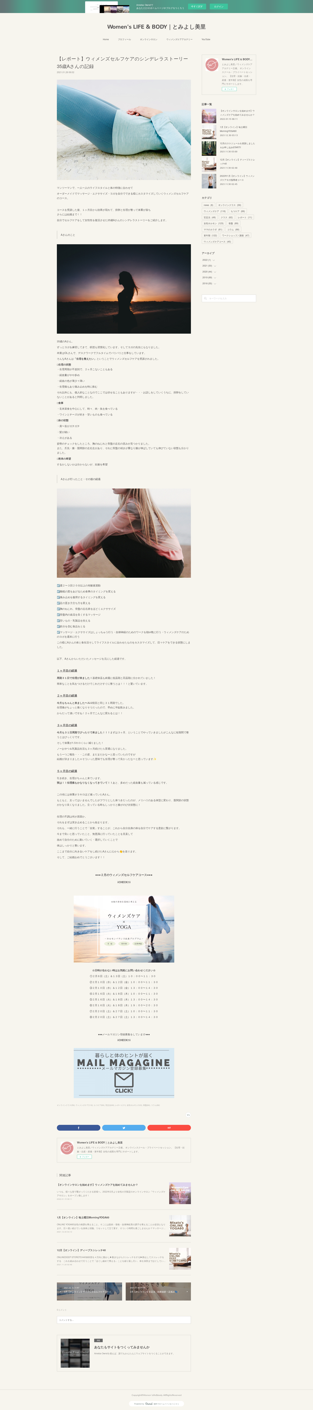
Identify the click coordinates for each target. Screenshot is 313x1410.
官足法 (210, 217)
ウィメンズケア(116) (84, 1105)
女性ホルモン (214, 223)
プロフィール (124, 39)
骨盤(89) (146, 1105)
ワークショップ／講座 (235, 235)
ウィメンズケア (215, 211)
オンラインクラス (229, 204)
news (208, 204)
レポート (245, 217)
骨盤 (233, 223)
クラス (227, 217)
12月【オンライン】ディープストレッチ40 (81, 1250)
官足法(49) (109, 1105)
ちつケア (238, 211)
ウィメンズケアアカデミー (179, 39)
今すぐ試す (197, 6)
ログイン (219, 6)
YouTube (206, 39)
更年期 (210, 235)
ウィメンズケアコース (217, 241)
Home (106, 39)
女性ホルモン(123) (134, 1105)
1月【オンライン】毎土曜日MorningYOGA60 (83, 1217)
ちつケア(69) (99, 1105)
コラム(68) (155, 1105)
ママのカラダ (213, 229)
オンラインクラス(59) (66, 1105)
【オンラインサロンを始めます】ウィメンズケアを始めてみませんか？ (97, 1184)
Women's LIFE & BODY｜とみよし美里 (156, 26)
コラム (233, 229)
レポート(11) (120, 1105)
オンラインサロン (148, 39)
